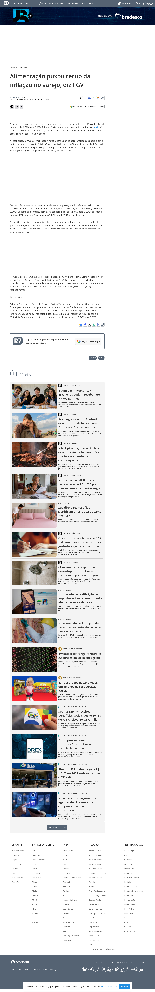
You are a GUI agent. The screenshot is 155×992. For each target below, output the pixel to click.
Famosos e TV (37, 877)
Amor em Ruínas (95, 860)
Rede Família (129, 913)
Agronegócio (68, 851)
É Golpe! (66, 891)
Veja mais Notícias (57, 827)
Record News (87, 3)
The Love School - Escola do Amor (102, 949)
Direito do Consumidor (72, 877)
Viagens (35, 913)
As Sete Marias (95, 864)
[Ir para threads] (110, 969)
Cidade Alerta (94, 904)
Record (75, 3)
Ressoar (127, 918)
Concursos (67, 873)
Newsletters (129, 868)
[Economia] (77, 16)
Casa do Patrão (95, 900)
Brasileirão (16, 855)
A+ (16, 106)
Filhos (34, 882)
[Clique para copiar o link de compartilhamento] (102, 98)
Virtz (33, 918)
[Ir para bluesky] (84, 969)
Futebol (15, 868)
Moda (34, 891)
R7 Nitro (35, 900)
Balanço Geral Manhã (97, 873)
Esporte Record (95, 918)
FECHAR (124, 986)
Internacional (68, 904)
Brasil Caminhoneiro (97, 891)
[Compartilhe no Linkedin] (89, 98)
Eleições (39, 3)
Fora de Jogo (17, 864)
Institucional (133, 844)
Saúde (65, 931)
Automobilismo (18, 851)
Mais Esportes (17, 877)
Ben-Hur (92, 882)
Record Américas (131, 886)
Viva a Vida (36, 922)
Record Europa (130, 895)
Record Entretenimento (133, 891)
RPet (34, 909)
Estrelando (36, 873)
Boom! (91, 886)
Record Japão (129, 900)
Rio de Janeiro (68, 922)
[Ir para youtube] (141, 969)
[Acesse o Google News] (98, 98)
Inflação (92, 358)
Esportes (59, 3)
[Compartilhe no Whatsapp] (94, 98)
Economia (23, 68)
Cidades (66, 868)
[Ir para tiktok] (122, 969)
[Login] (151, 3)
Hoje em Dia (94, 927)
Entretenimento (43, 844)
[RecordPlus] (124, 3)
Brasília (30, 3)
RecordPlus (128, 873)
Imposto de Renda (70, 900)
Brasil (65, 855)
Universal (128, 927)
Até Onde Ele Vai (95, 868)
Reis (90, 945)
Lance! (14, 873)
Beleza (34, 851)
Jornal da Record (95, 931)
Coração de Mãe (95, 909)
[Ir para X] (141, 3)
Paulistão (15, 882)
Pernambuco (68, 918)
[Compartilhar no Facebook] (85, 98)
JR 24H (67, 3)
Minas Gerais (68, 909)
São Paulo (67, 927)
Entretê (49, 3)
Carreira (127, 855)
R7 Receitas (36, 904)
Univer (126, 922)
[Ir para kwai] (103, 969)
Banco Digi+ (129, 851)
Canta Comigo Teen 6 (97, 895)
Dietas (34, 868)
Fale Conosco (24, 970)
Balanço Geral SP (95, 877)
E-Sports (15, 860)
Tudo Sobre (67, 940)
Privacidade (36, 970)
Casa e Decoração (39, 860)
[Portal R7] (6, 3)
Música (35, 895)
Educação (66, 886)
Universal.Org (129, 931)
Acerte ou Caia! (95, 851)
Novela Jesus (94, 936)
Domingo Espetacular (97, 913)
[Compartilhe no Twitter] (80, 98)
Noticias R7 (14, 68)
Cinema (35, 864)
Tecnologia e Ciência (71, 936)
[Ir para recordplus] (116, 969)
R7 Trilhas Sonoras (131, 877)
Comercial (128, 860)
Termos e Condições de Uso (53, 970)
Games (35, 886)
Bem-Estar (36, 855)
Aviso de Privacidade (109, 986)
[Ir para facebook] (137, 3)
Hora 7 (65, 895)
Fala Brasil (93, 922)
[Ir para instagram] (144, 3)
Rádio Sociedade (130, 882)
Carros (65, 864)
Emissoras (128, 864)
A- (21, 106)
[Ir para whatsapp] (135, 969)
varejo (95, 127)
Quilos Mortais (94, 940)
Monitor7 (66, 913)
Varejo (101, 358)
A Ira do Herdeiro (95, 855)
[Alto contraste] (12, 107)
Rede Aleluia (129, 909)
